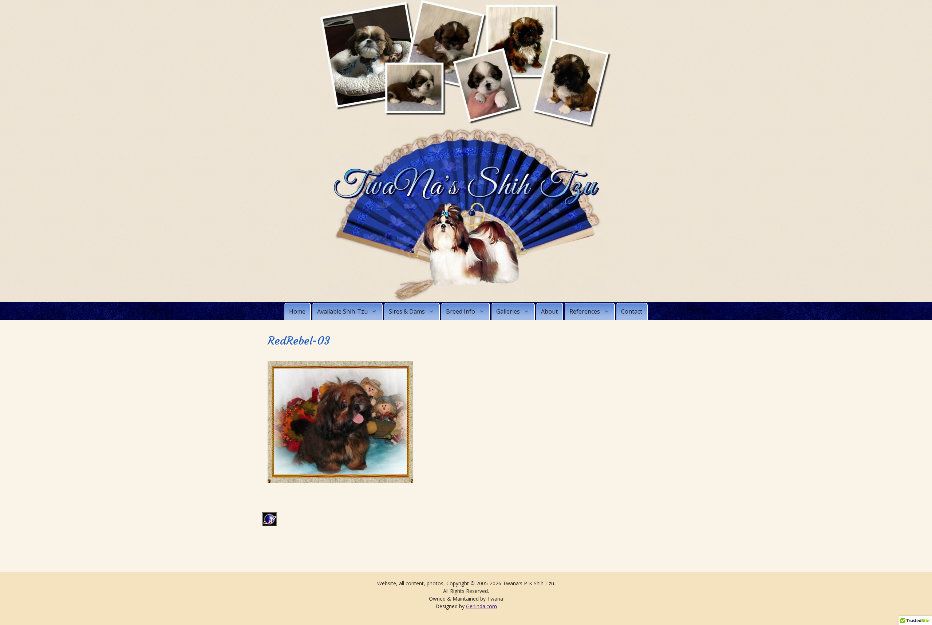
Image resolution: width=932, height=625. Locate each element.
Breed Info (460, 311)
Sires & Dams (407, 311)
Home (297, 311)
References (584, 311)
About (549, 311)
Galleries (508, 311)
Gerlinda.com (481, 606)
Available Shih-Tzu (342, 311)
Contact (631, 311)
